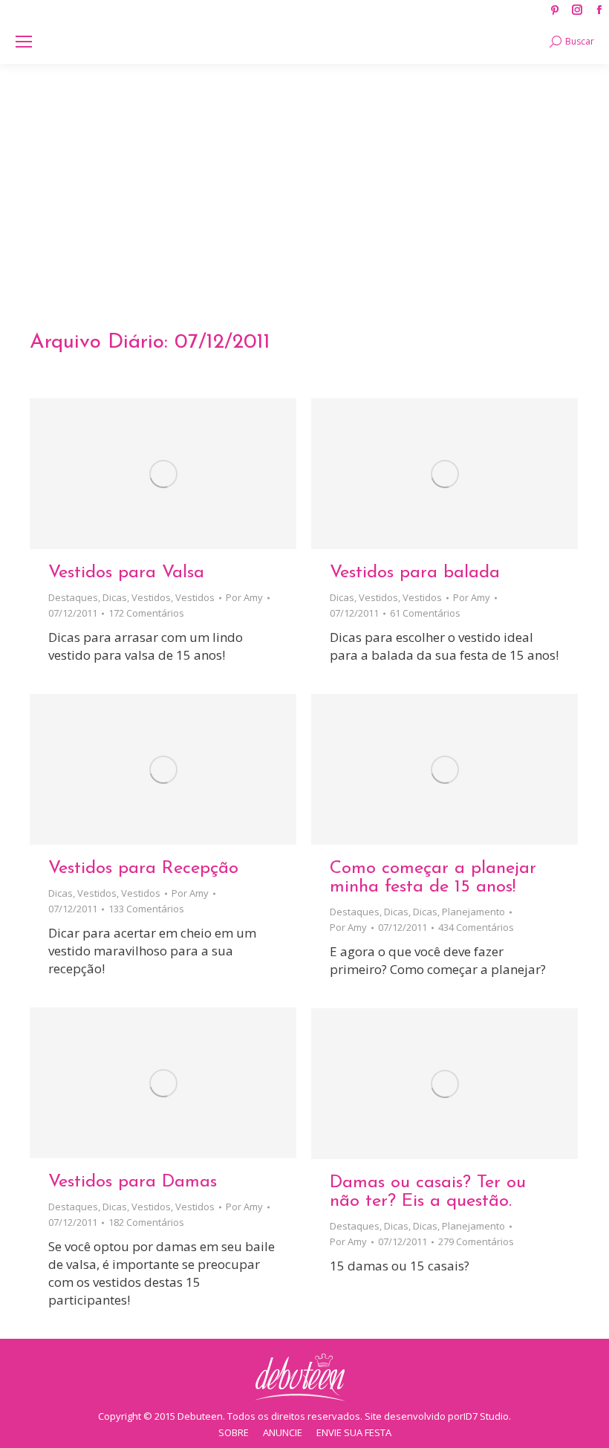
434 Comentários (476, 927)
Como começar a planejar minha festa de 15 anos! (433, 878)
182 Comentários (146, 1222)
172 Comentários (146, 613)
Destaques (73, 597)
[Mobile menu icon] (24, 42)
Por (244, 597)
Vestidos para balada (415, 573)
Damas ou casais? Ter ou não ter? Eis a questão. (428, 1192)
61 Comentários (425, 613)
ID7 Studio (486, 1416)
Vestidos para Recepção (143, 868)
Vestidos (151, 597)
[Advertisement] (304, 175)
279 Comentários (476, 1241)
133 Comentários (146, 908)
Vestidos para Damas (132, 1182)
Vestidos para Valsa (126, 573)
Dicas (114, 597)
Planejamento (473, 911)
